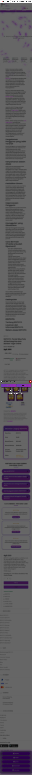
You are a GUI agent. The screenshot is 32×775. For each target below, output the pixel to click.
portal (8, 385)
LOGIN (23, 385)
